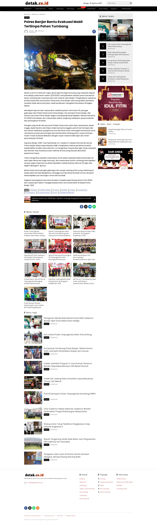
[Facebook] (81, 206)
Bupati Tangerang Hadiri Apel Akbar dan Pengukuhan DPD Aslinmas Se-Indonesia (69, 440)
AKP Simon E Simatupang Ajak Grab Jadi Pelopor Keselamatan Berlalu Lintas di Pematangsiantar (84, 281)
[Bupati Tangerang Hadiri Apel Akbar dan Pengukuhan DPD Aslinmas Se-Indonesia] (33, 443)
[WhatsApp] (94, 206)
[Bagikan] (94, 31)
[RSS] (37, 508)
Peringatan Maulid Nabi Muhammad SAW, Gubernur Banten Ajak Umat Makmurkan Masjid (68, 319)
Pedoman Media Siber (125, 482)
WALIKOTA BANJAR (67, 193)
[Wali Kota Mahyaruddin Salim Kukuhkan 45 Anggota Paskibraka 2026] (84, 222)
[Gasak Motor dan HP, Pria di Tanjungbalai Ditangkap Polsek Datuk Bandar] (35, 270)
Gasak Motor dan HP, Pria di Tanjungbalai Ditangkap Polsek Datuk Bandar (34, 281)
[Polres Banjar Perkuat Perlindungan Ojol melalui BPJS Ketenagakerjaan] (35, 294)
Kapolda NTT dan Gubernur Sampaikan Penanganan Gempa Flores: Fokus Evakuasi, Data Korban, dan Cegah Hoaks (34, 257)
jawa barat (83, 190)
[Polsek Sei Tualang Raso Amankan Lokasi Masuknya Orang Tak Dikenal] (33, 382)
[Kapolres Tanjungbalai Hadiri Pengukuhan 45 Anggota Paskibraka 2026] (60, 270)
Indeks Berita (121, 479)
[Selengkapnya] (50, 475)
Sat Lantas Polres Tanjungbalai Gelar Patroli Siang (68, 334)
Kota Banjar (31, 193)
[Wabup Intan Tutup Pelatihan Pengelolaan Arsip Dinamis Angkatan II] (33, 427)
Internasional (84, 499)
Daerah (27, 17)
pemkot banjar (44, 193)
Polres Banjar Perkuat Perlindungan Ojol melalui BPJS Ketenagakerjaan (34, 305)
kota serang (104, 489)
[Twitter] (86, 206)
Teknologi (83, 495)
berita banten (105, 492)
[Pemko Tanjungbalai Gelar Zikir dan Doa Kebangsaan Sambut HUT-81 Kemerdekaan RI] (60, 222)
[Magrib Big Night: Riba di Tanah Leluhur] (102, 131)
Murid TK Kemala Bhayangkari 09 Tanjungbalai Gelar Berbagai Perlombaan (60, 257)
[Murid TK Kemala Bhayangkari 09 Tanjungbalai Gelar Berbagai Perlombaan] (60, 246)
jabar (73, 190)
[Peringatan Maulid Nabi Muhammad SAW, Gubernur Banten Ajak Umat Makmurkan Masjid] (33, 322)
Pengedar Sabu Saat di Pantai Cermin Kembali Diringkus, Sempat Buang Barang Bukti (66, 455)
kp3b (102, 485)
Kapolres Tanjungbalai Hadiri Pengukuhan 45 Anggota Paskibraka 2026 (59, 281)
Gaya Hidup (84, 492)
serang (102, 479)
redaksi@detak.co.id (35, 483)
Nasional (83, 482)
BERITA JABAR (45, 190)
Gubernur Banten (106, 482)
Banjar (34, 190)
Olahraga (83, 485)
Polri (55, 193)
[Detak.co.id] (37, 3)
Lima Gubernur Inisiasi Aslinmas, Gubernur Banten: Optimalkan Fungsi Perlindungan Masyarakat (67, 410)
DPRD (65, 190)
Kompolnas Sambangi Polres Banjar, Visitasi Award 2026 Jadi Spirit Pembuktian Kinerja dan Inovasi (68, 349)
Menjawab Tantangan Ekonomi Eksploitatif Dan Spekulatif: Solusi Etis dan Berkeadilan (120, 141)
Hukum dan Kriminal (87, 489)
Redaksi (31, 31)
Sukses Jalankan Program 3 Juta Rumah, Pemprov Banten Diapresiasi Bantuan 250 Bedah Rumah (68, 364)
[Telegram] (90, 206)
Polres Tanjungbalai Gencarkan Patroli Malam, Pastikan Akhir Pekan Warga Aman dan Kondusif (34, 233)
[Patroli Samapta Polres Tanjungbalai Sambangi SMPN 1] (33, 397)
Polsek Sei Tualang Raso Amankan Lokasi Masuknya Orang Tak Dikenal (118, 78)
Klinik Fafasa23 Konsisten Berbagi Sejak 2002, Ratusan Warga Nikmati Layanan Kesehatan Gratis (118, 53)
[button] (131, 3)
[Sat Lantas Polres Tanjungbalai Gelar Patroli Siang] (33, 337)
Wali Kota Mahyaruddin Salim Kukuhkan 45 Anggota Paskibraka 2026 (84, 233)
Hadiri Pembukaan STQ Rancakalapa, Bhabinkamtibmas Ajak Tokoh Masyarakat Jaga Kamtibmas (84, 257)
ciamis (56, 190)
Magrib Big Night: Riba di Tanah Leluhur (120, 130)
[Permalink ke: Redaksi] (26, 31)
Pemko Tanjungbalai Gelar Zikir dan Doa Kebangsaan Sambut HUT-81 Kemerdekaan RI (60, 233)
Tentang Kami (122, 489)
